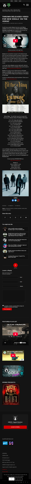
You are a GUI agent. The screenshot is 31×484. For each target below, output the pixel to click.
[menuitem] (23, 5)
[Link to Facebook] (17, 482)
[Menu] (27, 5)
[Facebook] (13, 201)
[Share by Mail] (26, 217)
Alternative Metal (6, 23)
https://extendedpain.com (11, 79)
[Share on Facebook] (5, 217)
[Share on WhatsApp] (15, 217)
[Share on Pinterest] (20, 217)
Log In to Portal (15, 427)
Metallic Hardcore (19, 23)
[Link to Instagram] (23, 482)
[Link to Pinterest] (25, 482)
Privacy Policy (5, 471)
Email (21, 281)
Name (21, 277)
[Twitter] (15, 201)
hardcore (24, 208)
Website (21, 286)
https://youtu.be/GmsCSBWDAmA (14, 68)
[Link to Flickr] (28, 482)
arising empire (17, 208)
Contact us (4, 469)
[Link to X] (19, 482)
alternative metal (9, 208)
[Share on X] (10, 217)
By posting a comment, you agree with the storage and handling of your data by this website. (14, 307)
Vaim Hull (18, 205)
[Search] (23, 5)
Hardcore (12, 23)
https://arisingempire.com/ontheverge (15, 51)
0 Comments (10, 205)
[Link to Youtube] (21, 482)
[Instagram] (18, 201)
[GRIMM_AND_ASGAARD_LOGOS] (12, 5)
